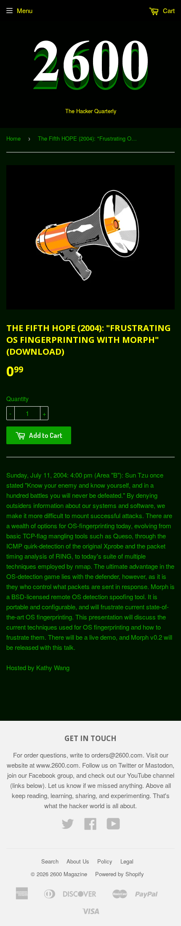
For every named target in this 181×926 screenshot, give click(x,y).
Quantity (17, 398)
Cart (168, 10)
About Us (78, 861)
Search (50, 861)
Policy (104, 861)
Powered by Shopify (119, 874)
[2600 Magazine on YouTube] (113, 826)
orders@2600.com (117, 754)
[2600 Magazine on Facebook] (90, 826)
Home (13, 138)
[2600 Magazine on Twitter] (67, 826)
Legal (126, 861)
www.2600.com (57, 764)
